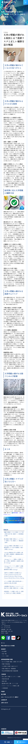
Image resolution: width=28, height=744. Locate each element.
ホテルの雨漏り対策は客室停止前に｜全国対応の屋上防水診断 (13, 582)
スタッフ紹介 (5, 656)
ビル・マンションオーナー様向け (9, 697)
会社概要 (4, 651)
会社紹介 (3, 649)
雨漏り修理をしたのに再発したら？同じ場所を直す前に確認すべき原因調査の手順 (13, 534)
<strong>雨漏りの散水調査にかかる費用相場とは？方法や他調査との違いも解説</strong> (13, 547)
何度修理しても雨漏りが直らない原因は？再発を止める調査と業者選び (13, 592)
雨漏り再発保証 (6, 664)
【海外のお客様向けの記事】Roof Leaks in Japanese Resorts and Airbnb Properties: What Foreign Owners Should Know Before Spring (14, 575)
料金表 (3, 691)
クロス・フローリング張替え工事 (10, 686)
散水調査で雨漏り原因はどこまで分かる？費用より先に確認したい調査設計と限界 (13, 540)
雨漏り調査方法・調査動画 (9, 668)
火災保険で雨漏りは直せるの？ (10, 666)
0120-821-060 (7, 626)
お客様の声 (4, 700)
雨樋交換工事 (5, 679)
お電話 (8, 742)
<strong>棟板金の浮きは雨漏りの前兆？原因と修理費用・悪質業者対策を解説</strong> (13, 554)
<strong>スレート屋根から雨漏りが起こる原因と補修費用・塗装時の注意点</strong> (13, 561)
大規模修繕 (5, 688)
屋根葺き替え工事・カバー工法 (10, 683)
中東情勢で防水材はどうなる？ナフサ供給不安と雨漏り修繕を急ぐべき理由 (13, 587)
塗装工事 (4, 681)
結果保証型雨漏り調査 (7, 659)
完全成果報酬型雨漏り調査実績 (10, 671)
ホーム (3, 643)
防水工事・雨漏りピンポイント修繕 (11, 676)
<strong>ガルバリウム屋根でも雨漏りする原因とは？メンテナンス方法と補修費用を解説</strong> (13, 567)
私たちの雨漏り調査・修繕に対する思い (12, 661)
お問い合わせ (22, 742)
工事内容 (3, 674)
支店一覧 (4, 653)
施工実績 (3, 694)
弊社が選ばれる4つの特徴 (8, 646)
